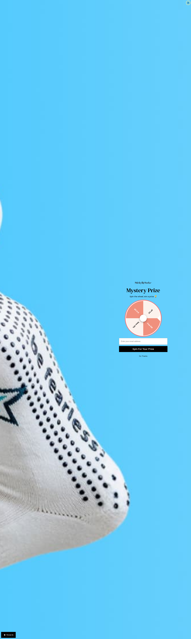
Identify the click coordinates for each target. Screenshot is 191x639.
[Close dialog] (188, 3)
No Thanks (143, 356)
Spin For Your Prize (143, 349)
